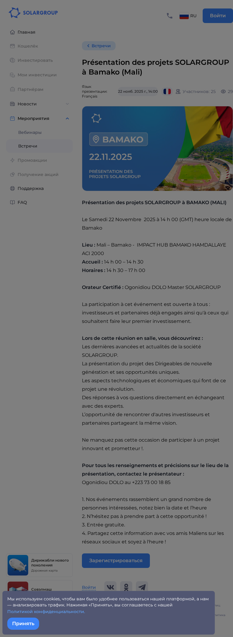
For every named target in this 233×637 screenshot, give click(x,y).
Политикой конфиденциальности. (46, 611)
